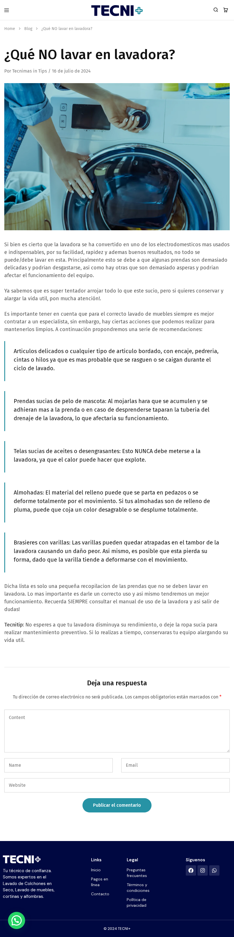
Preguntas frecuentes (137, 872)
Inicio (96, 869)
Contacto (100, 893)
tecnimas (22, 71)
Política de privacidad (136, 902)
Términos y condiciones (138, 887)
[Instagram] (202, 870)
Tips (42, 71)
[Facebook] (191, 870)
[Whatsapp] (214, 870)
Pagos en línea (99, 881)
